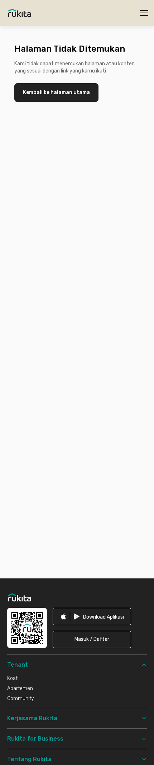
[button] (92, 639)
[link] (92, 616)
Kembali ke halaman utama (56, 92)
